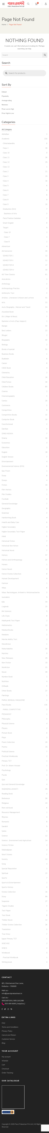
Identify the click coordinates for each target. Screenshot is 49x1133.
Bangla (4, 326)
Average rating (7, 101)
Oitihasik (5, 686)
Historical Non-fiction (10, 546)
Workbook (6, 953)
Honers (4, 564)
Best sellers (6, 330)
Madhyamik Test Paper (11, 620)
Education (5, 447)
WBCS (4, 948)
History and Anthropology (12, 560)
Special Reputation (9, 868)
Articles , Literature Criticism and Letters (18, 298)
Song (4, 864)
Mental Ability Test (9, 639)
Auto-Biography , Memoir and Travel (16, 307)
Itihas (4, 588)
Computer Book (8, 419)
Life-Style (6, 616)
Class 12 (6, 162)
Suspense (5, 901)
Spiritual (5, 873)
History (5, 555)
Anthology (6, 284)
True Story (6, 934)
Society (5, 859)
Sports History (7, 887)
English (4, 452)
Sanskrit (5, 826)
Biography (6, 340)
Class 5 (5, 185)
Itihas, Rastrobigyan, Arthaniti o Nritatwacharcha (21, 592)
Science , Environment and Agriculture (16, 840)
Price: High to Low (8, 113)
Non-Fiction (6, 663)
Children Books (7, 387)
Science (5, 836)
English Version (7, 457)
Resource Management (11, 812)
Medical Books (7, 630)
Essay (4, 475)
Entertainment (7, 461)
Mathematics (7, 625)
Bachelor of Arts (10, 213)
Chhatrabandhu (9, 143)
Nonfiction (6, 667)
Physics (4, 728)
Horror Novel (7, 569)
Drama (4, 438)
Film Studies (6, 494)
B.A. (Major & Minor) (9, 316)
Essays (4, 480)
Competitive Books (9, 415)
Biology (5, 344)
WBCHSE (5, 943)
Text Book (6, 915)
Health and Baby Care (10, 522)
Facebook (2, 1009)
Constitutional (7, 424)
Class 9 (5, 204)
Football (5, 499)
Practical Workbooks (10, 756)
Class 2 (5, 171)
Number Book (7, 677)
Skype (11, 1009)
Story (4, 896)
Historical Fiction (8, 541)
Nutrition (5, 681)
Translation (6, 929)
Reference (6, 798)
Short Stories (7, 854)
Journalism (6, 597)
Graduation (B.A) (9, 209)
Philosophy (6, 719)
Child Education (8, 377)
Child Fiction (6, 382)
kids (3, 602)
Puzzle (4, 775)
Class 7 (5, 195)
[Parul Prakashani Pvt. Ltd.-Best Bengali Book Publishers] (16, 4)
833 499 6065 (10, 1004)
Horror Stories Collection (11, 574)
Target (5, 227)
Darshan (5, 429)
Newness (5, 105)
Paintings (5, 695)
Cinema (5, 391)
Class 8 (5, 199)
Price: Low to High (8, 109)
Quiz (3, 780)
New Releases (7, 658)
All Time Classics (8, 274)
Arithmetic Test (8, 293)
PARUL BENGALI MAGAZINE (13, 700)
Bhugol (4, 335)
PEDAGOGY (6, 714)
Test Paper (6, 910)
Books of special (8, 349)
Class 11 (6, 157)
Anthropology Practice (10, 288)
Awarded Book (8, 312)
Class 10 (6, 153)
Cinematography (8, 396)
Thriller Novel (7, 920)
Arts (3, 302)
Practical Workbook (10, 957)
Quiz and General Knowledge (13, 784)
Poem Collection (8, 742)
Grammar (5, 513)
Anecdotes (6, 279)
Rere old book (7, 808)
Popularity (5, 96)
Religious (5, 803)
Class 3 (5, 176)
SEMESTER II (8, 260)
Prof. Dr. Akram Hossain (11, 765)
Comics (4, 401)
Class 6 (5, 190)
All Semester (7, 251)
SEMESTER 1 (8, 256)
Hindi (4, 536)
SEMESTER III (8, 265)
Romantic (5, 822)
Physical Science (8, 723)
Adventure (6, 246)
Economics (6, 443)
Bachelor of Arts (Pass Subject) (14, 321)
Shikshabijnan (7, 850)
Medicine (5, 635)
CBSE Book (6, 368)
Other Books (7, 691)
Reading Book (7, 794)
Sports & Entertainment (11, 882)
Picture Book (7, 733)
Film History (6, 490)
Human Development (10, 578)
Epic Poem (6, 471)
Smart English (8, 223)
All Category (7, 129)
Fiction (4, 485)
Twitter (5, 1009)
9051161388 (18, 1001)
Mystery (5, 653)
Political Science (8, 751)
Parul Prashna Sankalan (12, 218)
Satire (4, 831)
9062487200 (7, 1001)
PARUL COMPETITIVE (12, 709)
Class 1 (5, 148)
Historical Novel (8, 550)
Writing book (7, 962)
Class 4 (5, 181)
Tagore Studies (8, 906)
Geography (6, 508)
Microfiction (6, 644)
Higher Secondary (9, 527)
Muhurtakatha (7, 649)
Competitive (7, 410)
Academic (5, 139)
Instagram (8, 1009)
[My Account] (46, 4)
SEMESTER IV (8, 270)
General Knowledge (9, 504)
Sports (4, 878)
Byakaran (5, 359)
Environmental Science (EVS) (13, 466)
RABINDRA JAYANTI (10, 789)
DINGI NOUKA (7, 433)
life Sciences (6, 611)
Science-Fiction (8, 845)
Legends (5, 606)
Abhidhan (5, 134)
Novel (4, 672)
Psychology (6, 770)
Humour (5, 583)
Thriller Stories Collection (12, 925)
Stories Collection (9, 892)
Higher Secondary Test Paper (13, 532)
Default (4, 92)
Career (4, 363)
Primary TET (7, 761)
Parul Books (6, 705)
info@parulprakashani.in (12, 993)
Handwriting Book (9, 518)
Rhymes (5, 817)
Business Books (8, 354)
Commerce (6, 405)
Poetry (4, 747)
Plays (4, 737)
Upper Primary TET (9, 939)
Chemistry (6, 372)
